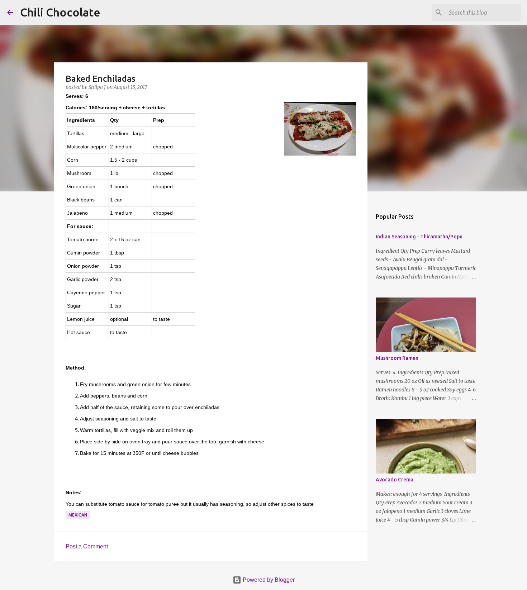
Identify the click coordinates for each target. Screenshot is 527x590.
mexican (77, 515)
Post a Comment (87, 546)
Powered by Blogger (268, 580)
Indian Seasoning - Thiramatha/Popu (419, 236)
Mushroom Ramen (397, 358)
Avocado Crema (394, 479)
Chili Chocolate (60, 12)
